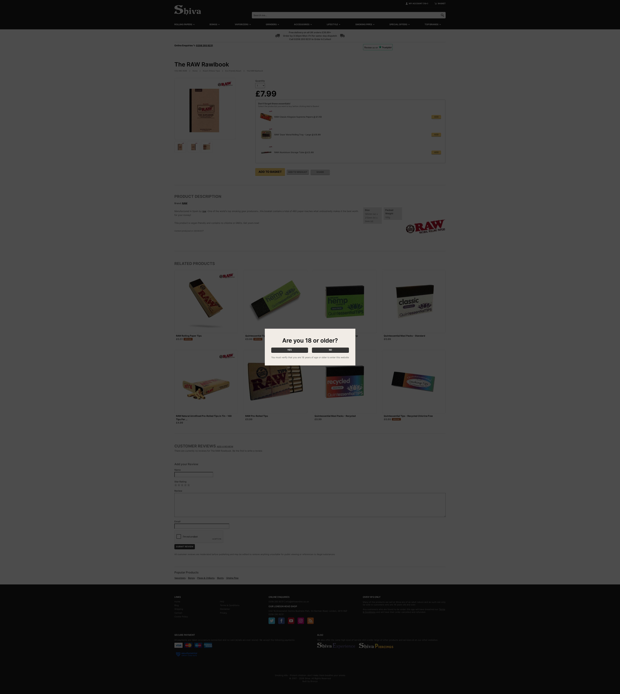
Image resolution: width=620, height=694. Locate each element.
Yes (289, 350)
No (330, 350)
